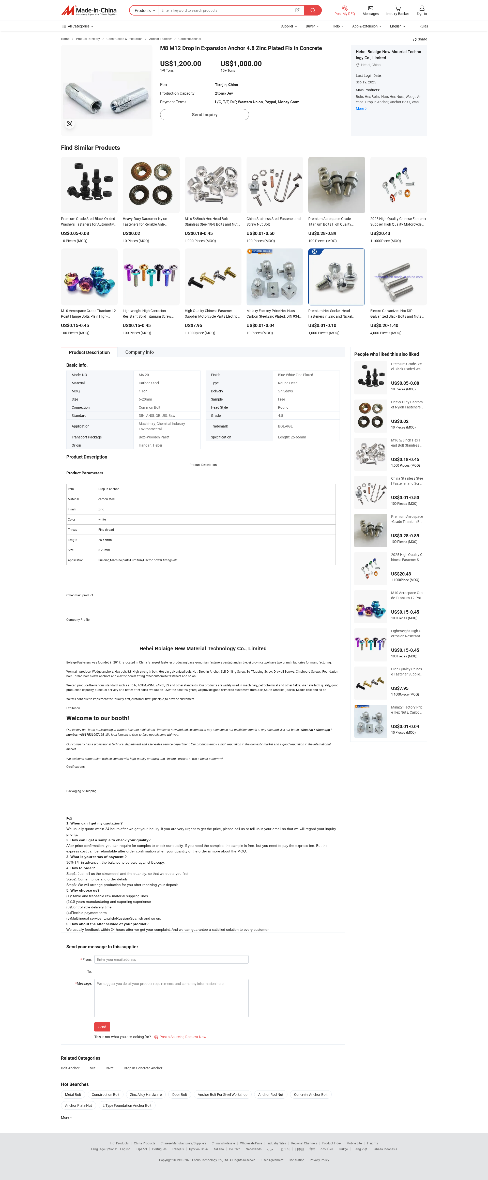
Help (336, 26)
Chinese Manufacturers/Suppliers (183, 1143)
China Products (144, 1143)
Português (159, 1149)
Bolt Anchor (70, 1068)
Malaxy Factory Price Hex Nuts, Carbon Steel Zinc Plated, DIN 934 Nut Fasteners (406, 710)
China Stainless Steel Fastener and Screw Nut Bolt (407, 481)
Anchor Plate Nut (78, 1105)
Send (102, 1026)
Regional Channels (304, 1143)
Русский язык (198, 1149)
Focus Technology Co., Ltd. (211, 1160)
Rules (423, 26)
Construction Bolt (105, 1094)
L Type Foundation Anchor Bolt (127, 1105)
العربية (271, 1149)
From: (86, 959)
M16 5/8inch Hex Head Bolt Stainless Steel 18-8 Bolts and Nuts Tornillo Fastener (407, 443)
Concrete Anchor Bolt (311, 1094)
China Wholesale (223, 1143)
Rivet (110, 1068)
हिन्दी (312, 1149)
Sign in (422, 13)
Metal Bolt (73, 1094)
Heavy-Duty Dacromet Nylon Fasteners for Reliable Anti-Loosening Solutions (407, 405)
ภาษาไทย (327, 1149)
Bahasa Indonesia (385, 1149)
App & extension (365, 26)
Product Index (331, 1143)
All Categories (78, 26)
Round (283, 407)
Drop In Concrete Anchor (143, 1068)
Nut (93, 1068)
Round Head (288, 382)
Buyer (310, 26)
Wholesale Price (251, 1143)
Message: (83, 983)
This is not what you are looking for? (122, 1036)
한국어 (285, 1149)
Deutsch (234, 1149)
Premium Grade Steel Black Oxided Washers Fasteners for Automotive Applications (407, 366)
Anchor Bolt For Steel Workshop (223, 1094)
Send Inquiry (205, 114)
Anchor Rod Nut (270, 1094)
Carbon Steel (149, 382)
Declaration (296, 1160)
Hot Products (119, 1143)
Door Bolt (179, 1094)
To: (89, 971)
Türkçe (343, 1149)
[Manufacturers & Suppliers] (88, 10)
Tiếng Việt (360, 1149)
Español (141, 1149)
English (125, 1149)
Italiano (219, 1149)
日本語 (299, 1149)
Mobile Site (354, 1143)
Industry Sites (276, 1143)
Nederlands (254, 1149)
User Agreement (272, 1160)
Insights (372, 1143)
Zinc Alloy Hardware (146, 1094)
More (360, 108)
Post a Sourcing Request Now (180, 1036)
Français (178, 1149)
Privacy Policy (319, 1160)
